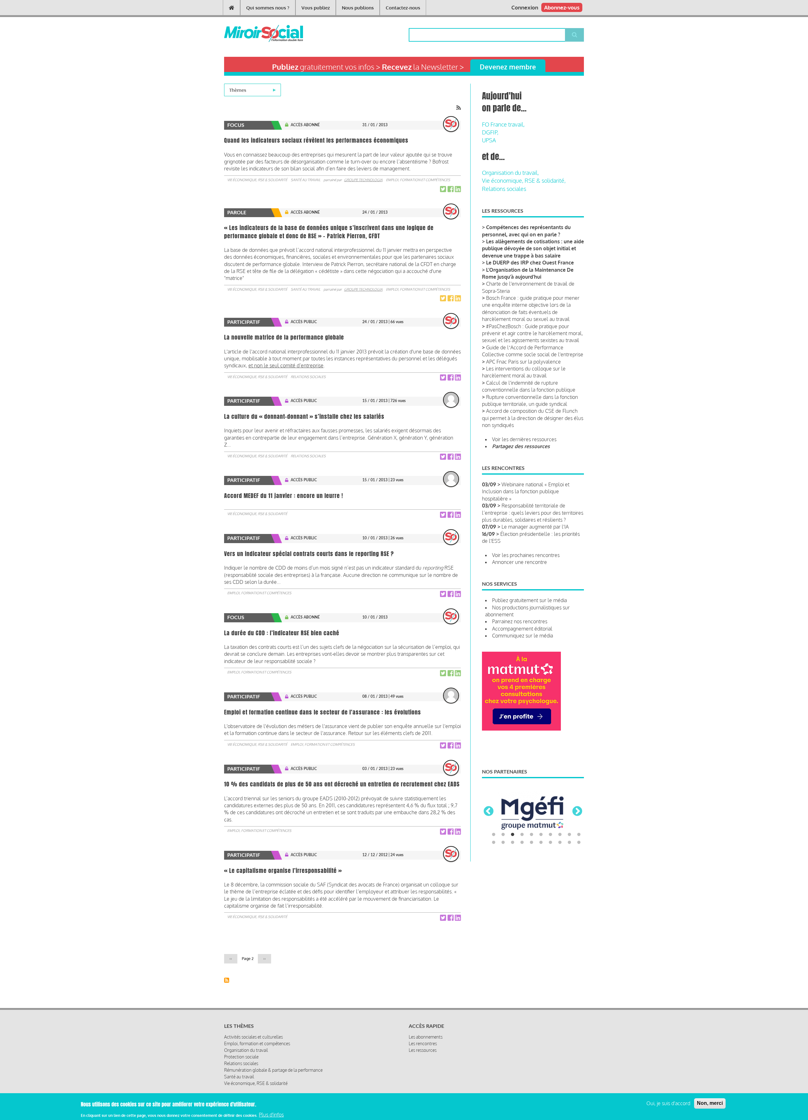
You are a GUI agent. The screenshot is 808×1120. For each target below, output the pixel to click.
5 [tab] (531, 835)
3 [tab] (512, 835)
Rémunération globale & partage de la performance (273, 1070)
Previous (488, 812)
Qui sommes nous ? (267, 8)
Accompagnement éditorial (522, 628)
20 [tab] (579, 843)
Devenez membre (508, 66)
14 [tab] (522, 843)
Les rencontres (423, 1043)
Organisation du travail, (510, 172)
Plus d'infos (271, 1114)
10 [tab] (579, 835)
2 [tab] (503, 835)
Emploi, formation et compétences (418, 180)
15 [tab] (531, 843)
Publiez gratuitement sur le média (529, 600)
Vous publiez (315, 8)
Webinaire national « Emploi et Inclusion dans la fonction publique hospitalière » (525, 491)
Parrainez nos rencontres (519, 621)
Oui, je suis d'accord (668, 1103)
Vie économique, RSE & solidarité (257, 180)
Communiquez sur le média (522, 635)
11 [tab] (493, 843)
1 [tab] (493, 835)
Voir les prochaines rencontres (526, 555)
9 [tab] (569, 835)
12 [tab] (503, 843)
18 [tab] (560, 843)
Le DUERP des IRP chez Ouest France (530, 262)
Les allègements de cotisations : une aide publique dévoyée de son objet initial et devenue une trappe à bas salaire (533, 248)
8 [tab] (560, 835)
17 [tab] (550, 843)
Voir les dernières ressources (524, 439)
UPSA (489, 140)
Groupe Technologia (363, 180)
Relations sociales (308, 377)
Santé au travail (305, 180)
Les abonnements (426, 1037)
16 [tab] (541, 843)
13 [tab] (512, 843)
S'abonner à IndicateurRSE (226, 980)
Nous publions (358, 8)
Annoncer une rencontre (519, 562)
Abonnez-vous (561, 7)
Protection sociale (241, 1056)
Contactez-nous (403, 8)
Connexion (524, 7)
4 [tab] (522, 835)
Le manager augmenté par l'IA (535, 527)
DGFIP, (490, 132)
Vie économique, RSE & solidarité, (524, 180)
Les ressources (423, 1050)
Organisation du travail (246, 1050)
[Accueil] (253, 33)
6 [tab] (541, 835)
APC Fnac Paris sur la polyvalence (523, 362)
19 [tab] (569, 843)
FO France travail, (503, 124)
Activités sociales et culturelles (253, 1037)
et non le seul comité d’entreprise (286, 365)
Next (577, 812)
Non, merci (710, 1103)
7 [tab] (550, 835)
